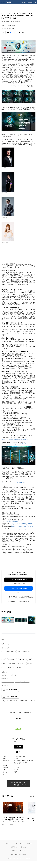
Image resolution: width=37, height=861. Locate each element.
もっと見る (32, 796)
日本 (29, 659)
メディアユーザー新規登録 (18, 588)
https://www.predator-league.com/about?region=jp (16, 439)
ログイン (24, 2)
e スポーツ (21, 663)
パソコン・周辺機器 (8, 651)
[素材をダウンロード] (19, 32)
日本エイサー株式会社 (25, 712)
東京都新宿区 (5, 675)
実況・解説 (12, 663)
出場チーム (20, 667)
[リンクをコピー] (22, 32)
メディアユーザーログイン (18, 579)
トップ (4, 712)
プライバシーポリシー (18, 843)
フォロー (18, 746)
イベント (5, 643)
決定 (4, 663)
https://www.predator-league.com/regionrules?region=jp (17, 444)
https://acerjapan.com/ (19, 756)
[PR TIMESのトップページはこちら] (7, 2)
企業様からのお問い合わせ (18, 851)
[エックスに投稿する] (8, 32)
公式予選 (29, 663)
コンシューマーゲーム (23, 651)
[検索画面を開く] (35, 2)
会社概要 (7, 843)
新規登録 (30, 2)
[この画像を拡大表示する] (8, 620)
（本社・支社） (14, 675)
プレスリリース (12, 712)
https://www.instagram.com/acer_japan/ (22, 526)
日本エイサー (12, 659)
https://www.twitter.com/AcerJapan (19, 525)
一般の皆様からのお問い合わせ (18, 854)
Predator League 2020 (8, 667)
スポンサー (22, 659)
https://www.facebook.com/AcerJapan (21, 523)
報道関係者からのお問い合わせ (18, 847)
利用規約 (29, 843)
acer (4, 659)
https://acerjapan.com (12, 521)
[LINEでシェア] (14, 32)
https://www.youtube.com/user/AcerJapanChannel (16, 530)
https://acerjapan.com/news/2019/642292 (13, 483)
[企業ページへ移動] (18, 729)
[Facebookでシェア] (11, 32)
